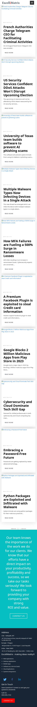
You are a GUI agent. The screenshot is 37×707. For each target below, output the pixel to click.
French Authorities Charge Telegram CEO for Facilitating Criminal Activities (18, 34)
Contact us (19, 616)
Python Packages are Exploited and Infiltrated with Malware (17, 501)
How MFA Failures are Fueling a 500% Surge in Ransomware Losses (18, 248)
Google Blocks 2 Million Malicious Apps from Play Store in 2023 (16, 355)
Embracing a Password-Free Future (14, 453)
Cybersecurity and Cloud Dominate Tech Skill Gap (17, 405)
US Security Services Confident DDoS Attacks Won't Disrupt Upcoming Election (18, 87)
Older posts (23, 528)
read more (9, 53)
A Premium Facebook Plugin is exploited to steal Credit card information (18, 304)
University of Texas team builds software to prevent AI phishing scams (18, 143)
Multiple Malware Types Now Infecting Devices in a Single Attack (17, 194)
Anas (5, 22)
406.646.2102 (6, 695)
